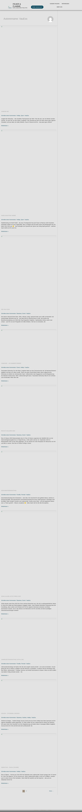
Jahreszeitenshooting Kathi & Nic (12, 659)
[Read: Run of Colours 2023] (28, 406)
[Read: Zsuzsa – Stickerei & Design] (28, 695)
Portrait (23, 494)
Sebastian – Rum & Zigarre (10, 767)
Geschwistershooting (8, 490)
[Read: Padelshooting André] (28, 171)
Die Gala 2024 (5, 309)
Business (19, 313)
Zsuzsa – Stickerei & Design (10, 713)
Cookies (49, 810)
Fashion (24, 717)
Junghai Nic (5, 111)
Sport (22, 115)
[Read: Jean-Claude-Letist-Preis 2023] (28, 552)
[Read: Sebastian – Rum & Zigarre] (28, 749)
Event (23, 313)
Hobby (18, 115)
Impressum (36, 810)
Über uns (59, 7)
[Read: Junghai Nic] (28, 67)
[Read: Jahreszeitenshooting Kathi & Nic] (28, 637)
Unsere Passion (54, 3)
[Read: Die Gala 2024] (28, 271)
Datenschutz (43, 810)
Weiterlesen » (5, 125)
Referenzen (65, 3)
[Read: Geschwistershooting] (28, 469)
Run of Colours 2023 (8, 431)
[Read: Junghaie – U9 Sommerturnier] (28, 345)
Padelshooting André (8, 215)
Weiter (51, 791)
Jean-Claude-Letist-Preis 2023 (11, 596)
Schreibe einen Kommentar (8, 115)
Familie (19, 494)
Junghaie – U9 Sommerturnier (11, 363)
